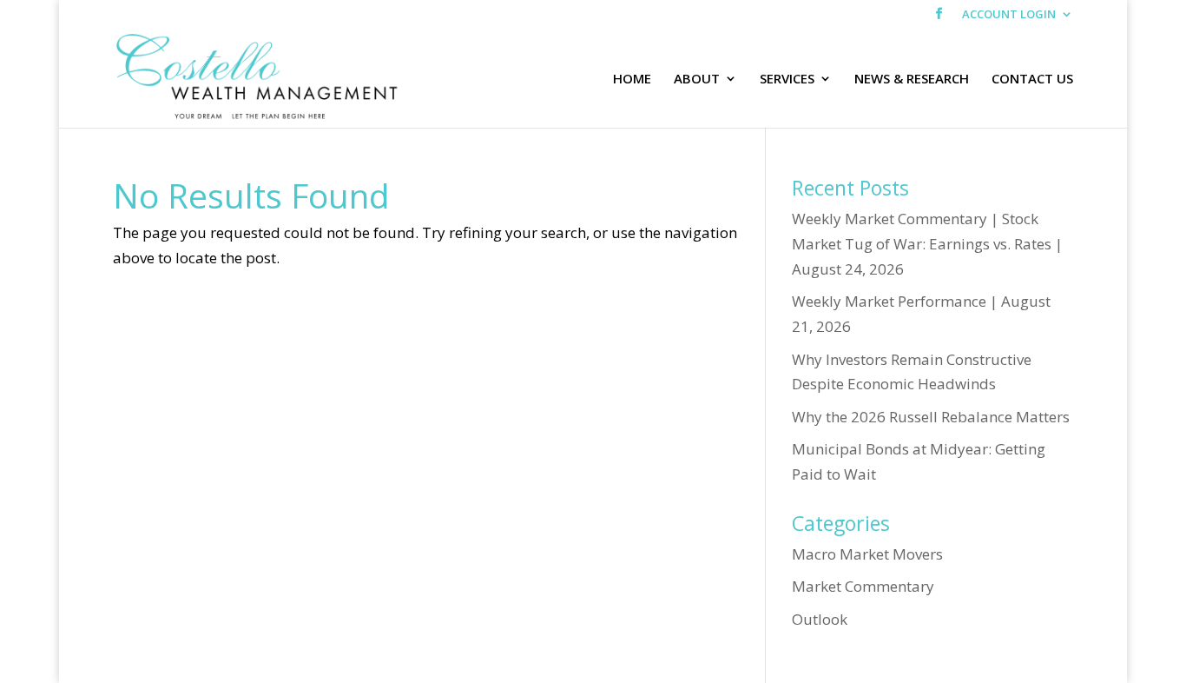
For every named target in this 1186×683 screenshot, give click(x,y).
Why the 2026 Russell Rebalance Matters (931, 417)
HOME (632, 79)
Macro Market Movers (867, 554)
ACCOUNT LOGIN (1009, 15)
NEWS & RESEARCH (911, 79)
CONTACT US (1032, 79)
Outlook (819, 619)
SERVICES (787, 79)
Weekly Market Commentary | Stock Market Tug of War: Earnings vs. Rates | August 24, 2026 (927, 244)
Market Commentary (863, 586)
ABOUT (697, 79)
